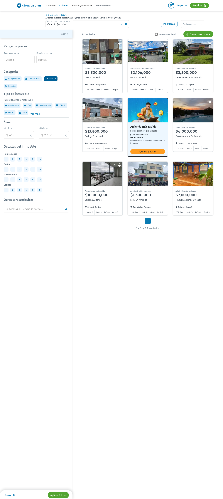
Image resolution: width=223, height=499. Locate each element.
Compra (50, 5)
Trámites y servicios (80, 5)
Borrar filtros (12, 495)
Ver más (35, 114)
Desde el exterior (103, 5)
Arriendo (63, 5)
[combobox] (193, 24)
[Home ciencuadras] (30, 6)
